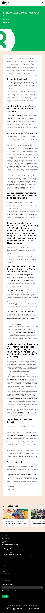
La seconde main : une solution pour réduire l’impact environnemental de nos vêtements (18, 556)
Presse (3, 569)
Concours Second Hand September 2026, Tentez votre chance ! (13, 554)
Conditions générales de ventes (7, 580)
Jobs (2, 567)
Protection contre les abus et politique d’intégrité (11, 575)
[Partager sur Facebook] (4, 22)
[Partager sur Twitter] (6, 22)
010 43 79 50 (4, 541)
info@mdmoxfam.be (5, 542)
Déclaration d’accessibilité (7, 578)
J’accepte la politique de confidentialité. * (10, 590)
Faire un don (4, 565)
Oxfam (35, 602)
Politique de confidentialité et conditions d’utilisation (12, 573)
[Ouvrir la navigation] (42, 2)
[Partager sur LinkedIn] (8, 22)
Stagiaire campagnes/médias (7, 558)
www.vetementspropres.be (12, 469)
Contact (3, 571)
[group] (15, 518)
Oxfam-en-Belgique (19, 602)
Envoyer (5, 596)
